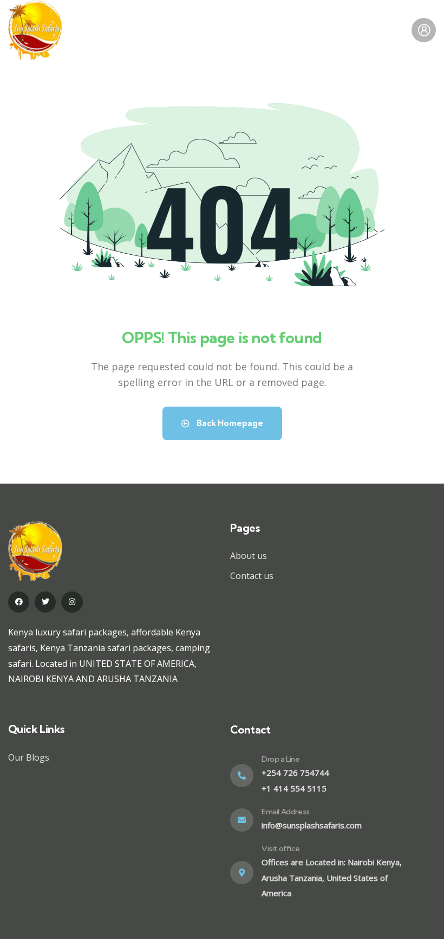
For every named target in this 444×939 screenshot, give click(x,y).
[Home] (35, 30)
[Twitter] (45, 602)
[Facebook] (18, 602)
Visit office (280, 848)
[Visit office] (241, 872)
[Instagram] (71, 602)
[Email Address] (241, 820)
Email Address (286, 811)
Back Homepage (229, 423)
